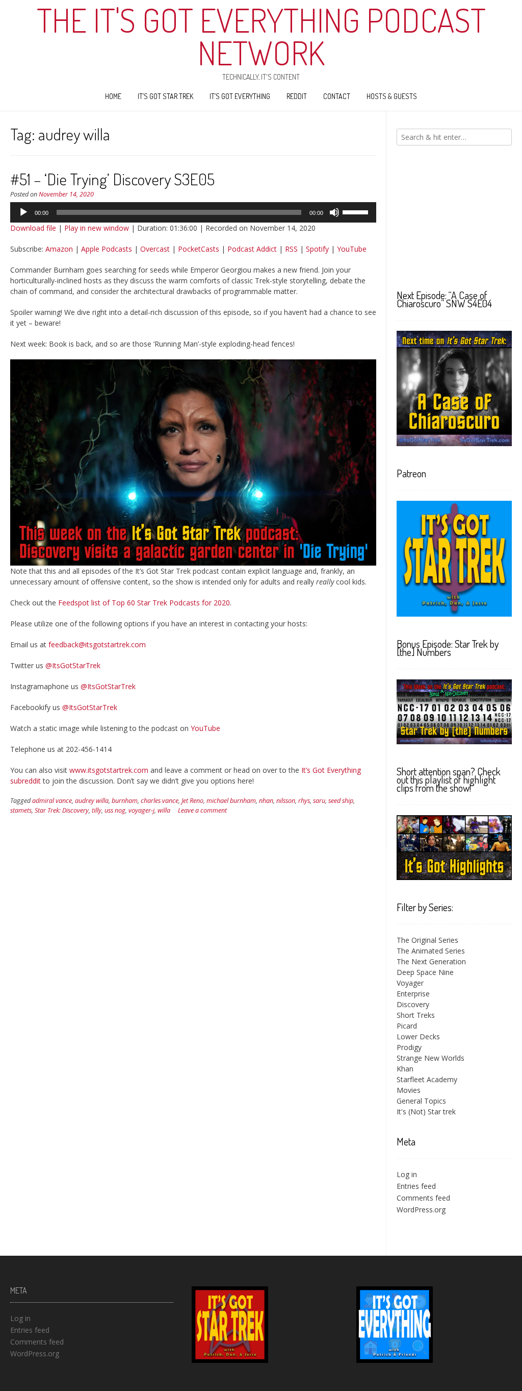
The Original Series (427, 940)
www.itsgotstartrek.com (108, 770)
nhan (266, 800)
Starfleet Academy (427, 1079)
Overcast (155, 249)
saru (319, 800)
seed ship (340, 800)
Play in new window (96, 228)
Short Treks (416, 1015)
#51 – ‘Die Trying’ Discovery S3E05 (112, 178)
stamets (21, 810)
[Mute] (334, 212)
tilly (96, 810)
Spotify (317, 249)
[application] (193, 212)
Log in (407, 1174)
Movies (409, 1090)
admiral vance (52, 800)
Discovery (413, 1004)
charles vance (159, 800)
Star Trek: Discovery (62, 810)
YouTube (352, 249)
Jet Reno (192, 800)
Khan (405, 1068)
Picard (407, 1026)
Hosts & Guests (392, 96)
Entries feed (416, 1186)
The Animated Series (431, 951)
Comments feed (423, 1198)
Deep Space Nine (425, 972)
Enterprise (413, 993)
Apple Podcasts (106, 249)
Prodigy (409, 1047)
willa (164, 810)
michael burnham (231, 800)
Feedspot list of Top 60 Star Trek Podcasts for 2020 (144, 602)
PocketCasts (198, 249)
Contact (336, 96)
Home (113, 96)
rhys (304, 800)
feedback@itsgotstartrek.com (97, 644)
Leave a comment (202, 810)
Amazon (59, 249)
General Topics (421, 1101)
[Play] (23, 212)
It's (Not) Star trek (426, 1111)
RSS (291, 249)
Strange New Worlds (430, 1058)
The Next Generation (431, 961)
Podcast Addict (252, 249)
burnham (125, 800)
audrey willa (92, 800)
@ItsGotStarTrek (72, 665)
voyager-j (141, 810)
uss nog (115, 810)
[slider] (357, 211)
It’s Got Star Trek (165, 96)
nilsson (285, 800)
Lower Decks (418, 1036)
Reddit (296, 96)
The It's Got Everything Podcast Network (261, 36)
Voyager (410, 983)
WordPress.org (421, 1209)
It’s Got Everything (240, 96)
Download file (33, 228)
